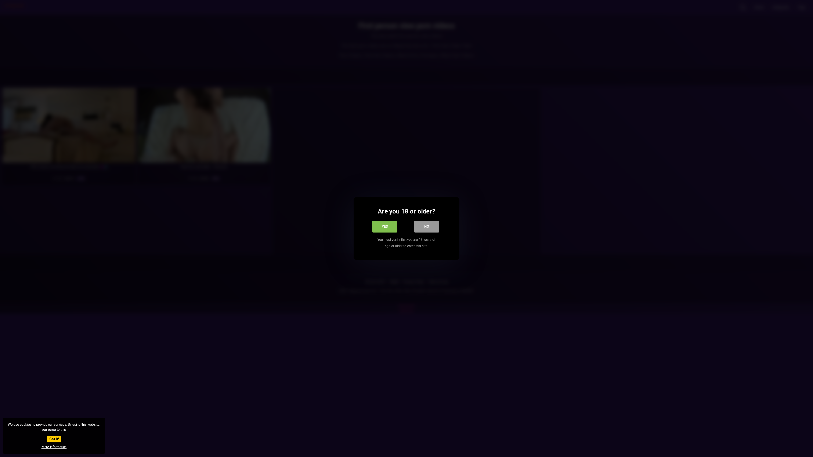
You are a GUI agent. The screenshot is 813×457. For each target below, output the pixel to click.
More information (54, 447)
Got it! (54, 439)
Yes (385, 226)
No (426, 226)
